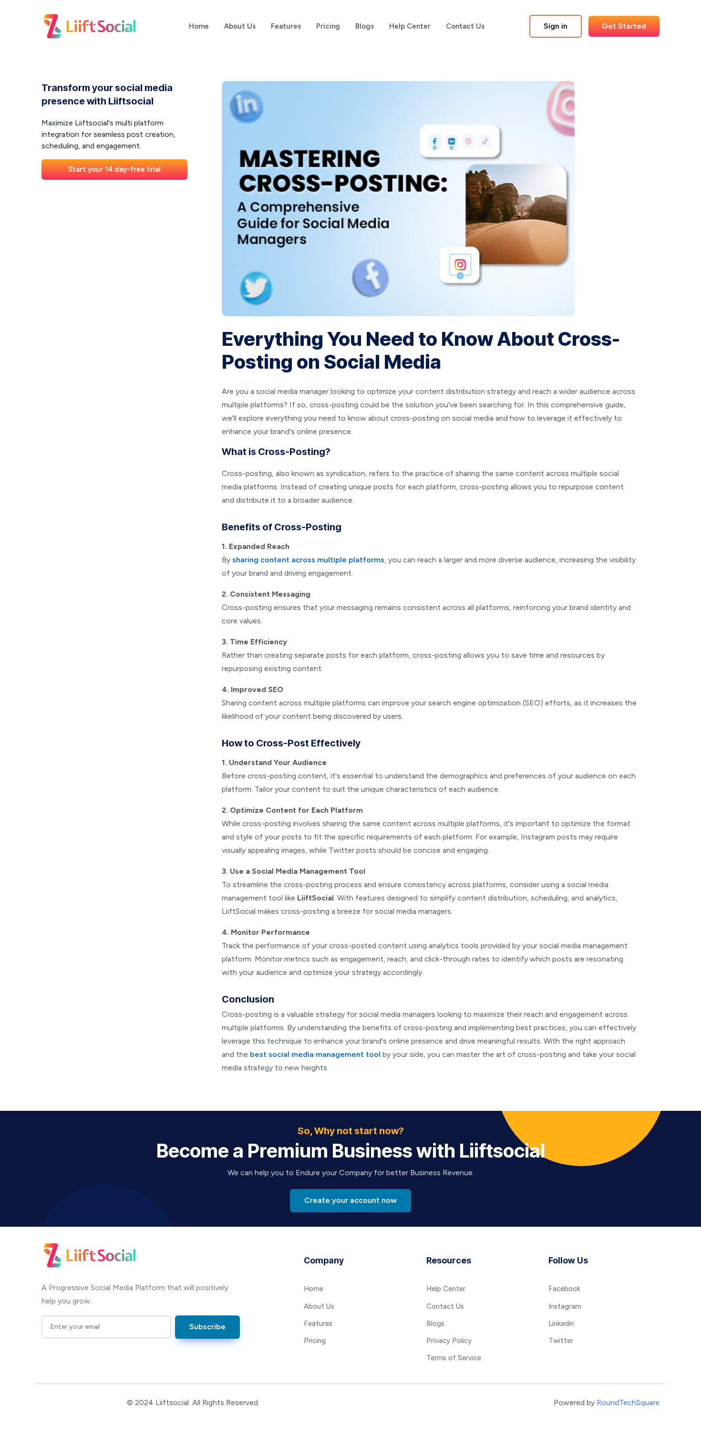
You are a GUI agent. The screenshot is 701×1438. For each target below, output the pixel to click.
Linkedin (561, 1323)
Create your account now (350, 1200)
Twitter (560, 1340)
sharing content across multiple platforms (308, 559)
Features (286, 26)
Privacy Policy (449, 1340)
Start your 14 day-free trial (114, 169)
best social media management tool (315, 1054)
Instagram (564, 1306)
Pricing (328, 26)
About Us (240, 26)
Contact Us (465, 26)
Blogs (364, 26)
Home (199, 26)
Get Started (624, 26)
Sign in (555, 26)
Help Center (410, 26)
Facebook (564, 1288)
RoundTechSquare (628, 1402)
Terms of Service (453, 1358)
